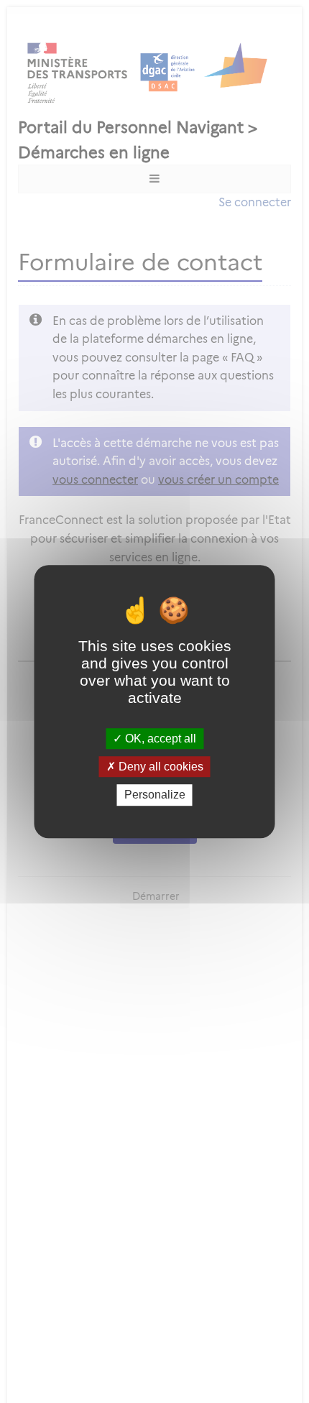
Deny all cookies (159, 766)
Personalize (154, 795)
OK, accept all (159, 738)
